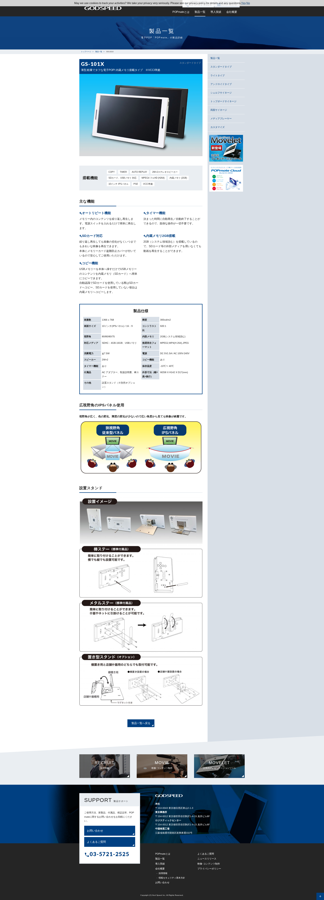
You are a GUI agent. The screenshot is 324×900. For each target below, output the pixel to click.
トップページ (86, 52)
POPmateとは (181, 11)
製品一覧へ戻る (140, 723)
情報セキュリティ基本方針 (172, 878)
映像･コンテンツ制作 (208, 863)
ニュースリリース (206, 858)
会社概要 (231, 11)
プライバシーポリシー (209, 868)
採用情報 (163, 873)
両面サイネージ (218, 110)
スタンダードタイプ (221, 66)
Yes (243, 3)
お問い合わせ (95, 830)
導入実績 (215, 11)
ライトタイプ (217, 75)
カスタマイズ (217, 127)
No (248, 3)
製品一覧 (200, 11)
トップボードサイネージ (223, 101)
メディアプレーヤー (221, 118)
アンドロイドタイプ (221, 84)
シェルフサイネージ (221, 92)
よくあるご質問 (96, 841)
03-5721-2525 (109, 854)
